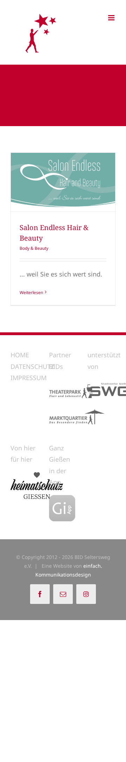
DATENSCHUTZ (32, 366)
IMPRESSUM (28, 377)
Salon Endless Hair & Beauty (50, 182)
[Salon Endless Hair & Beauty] (63, 182)
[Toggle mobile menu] (111, 17)
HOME (19, 355)
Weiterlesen (31, 292)
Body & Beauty (34, 248)
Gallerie (76, 182)
